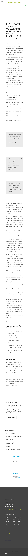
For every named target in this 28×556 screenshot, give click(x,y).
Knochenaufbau (9, 439)
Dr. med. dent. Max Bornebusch (17, 472)
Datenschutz (8, 540)
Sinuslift (8, 446)
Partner (6, 535)
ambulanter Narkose (15, 377)
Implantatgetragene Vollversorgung (11, 442)
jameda (19, 477)
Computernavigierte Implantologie (14, 436)
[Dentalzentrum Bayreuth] (14, 2)
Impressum (7, 538)
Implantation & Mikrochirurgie (13, 449)
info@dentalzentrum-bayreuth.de (13, 509)
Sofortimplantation (10, 433)
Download (7, 533)
